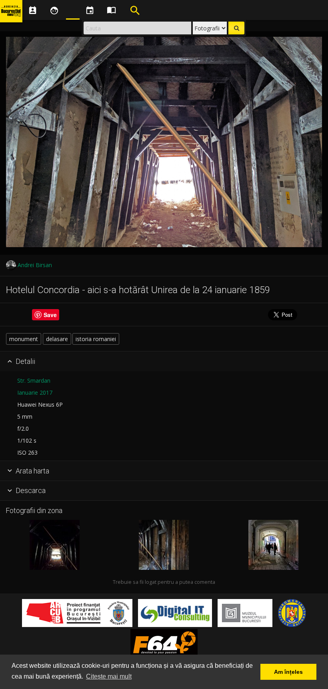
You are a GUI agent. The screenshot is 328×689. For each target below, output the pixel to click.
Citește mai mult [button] (109, 676)
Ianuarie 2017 (34, 392)
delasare (57, 339)
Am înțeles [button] (288, 672)
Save (50, 315)
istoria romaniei (96, 339)
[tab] (164, 361)
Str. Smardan (33, 380)
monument (23, 339)
